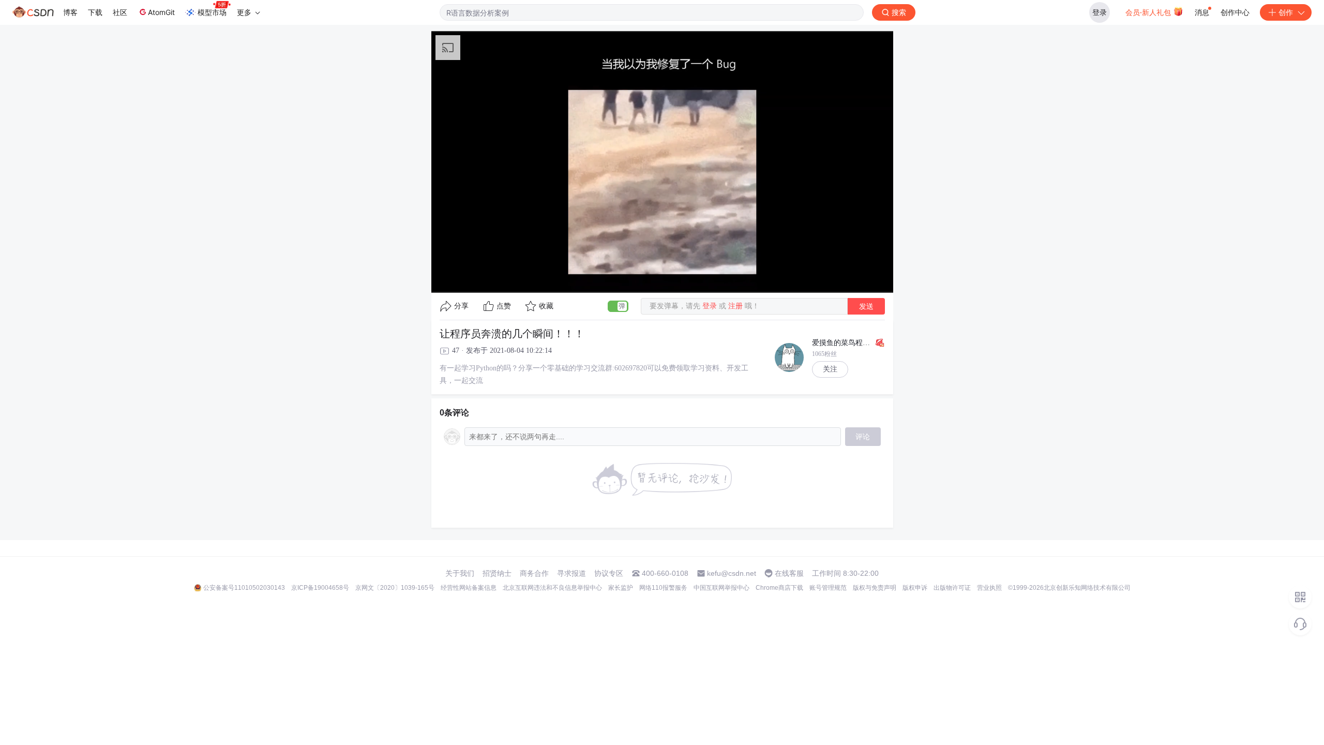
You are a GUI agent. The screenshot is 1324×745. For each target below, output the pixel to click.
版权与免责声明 (874, 587)
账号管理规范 (828, 587)
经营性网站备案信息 (468, 587)
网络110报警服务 (663, 587)
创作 (1285, 12)
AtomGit (161, 12)
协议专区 (608, 573)
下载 (95, 12)
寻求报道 (571, 573)
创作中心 (1235, 12)
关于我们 (459, 573)
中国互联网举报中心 (721, 587)
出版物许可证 (952, 587)
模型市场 (212, 12)
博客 (70, 12)
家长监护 (620, 587)
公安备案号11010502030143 (244, 587)
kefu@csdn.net (731, 573)
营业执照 (989, 587)
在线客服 (789, 573)
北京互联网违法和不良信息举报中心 (552, 587)
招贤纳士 (497, 573)
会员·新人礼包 (1149, 12)
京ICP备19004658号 (320, 587)
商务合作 (534, 573)
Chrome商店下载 (779, 587)
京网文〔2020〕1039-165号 (394, 587)
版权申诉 (914, 587)
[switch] (618, 306)
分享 (461, 306)
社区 (120, 12)
